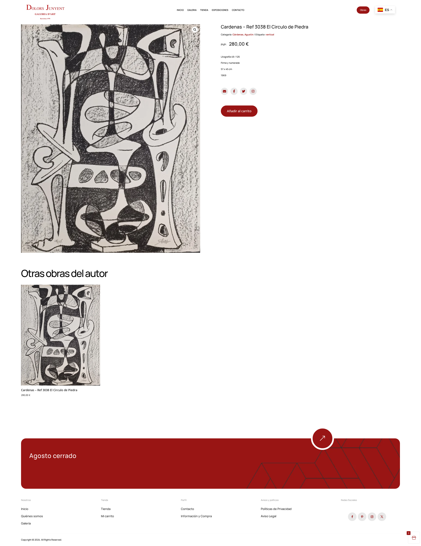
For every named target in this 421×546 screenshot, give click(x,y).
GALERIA (192, 10)
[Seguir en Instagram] (372, 516)
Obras (363, 10)
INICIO (180, 10)
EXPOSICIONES (220, 10)
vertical (270, 34)
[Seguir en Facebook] (352, 516)
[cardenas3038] (334, 449)
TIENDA (204, 10)
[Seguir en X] (382, 516)
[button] (195, 30)
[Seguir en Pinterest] (362, 516)
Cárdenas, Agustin (243, 34)
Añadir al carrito (239, 111)
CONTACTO (238, 10)
